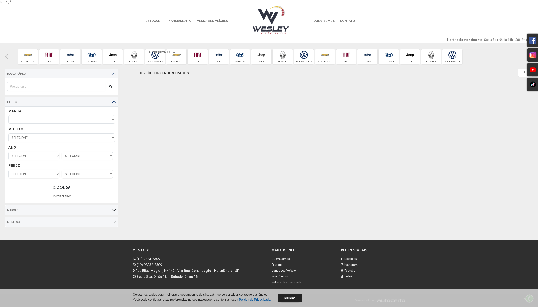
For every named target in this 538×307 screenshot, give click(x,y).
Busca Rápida (16, 73)
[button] (6, 57)
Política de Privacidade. (255, 299)
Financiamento (178, 21)
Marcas (12, 210)
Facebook (350, 259)
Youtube (349, 270)
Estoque (153, 21)
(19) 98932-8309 (149, 265)
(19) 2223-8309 (148, 259)
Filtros (12, 101)
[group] (28, 57)
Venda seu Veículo (212, 21)
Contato (347, 21)
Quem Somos (324, 21)
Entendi (289, 297)
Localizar (63, 187)
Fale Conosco (280, 276)
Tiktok (348, 276)
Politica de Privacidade (286, 282)
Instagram (350, 264)
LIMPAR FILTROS (62, 196)
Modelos (13, 222)
